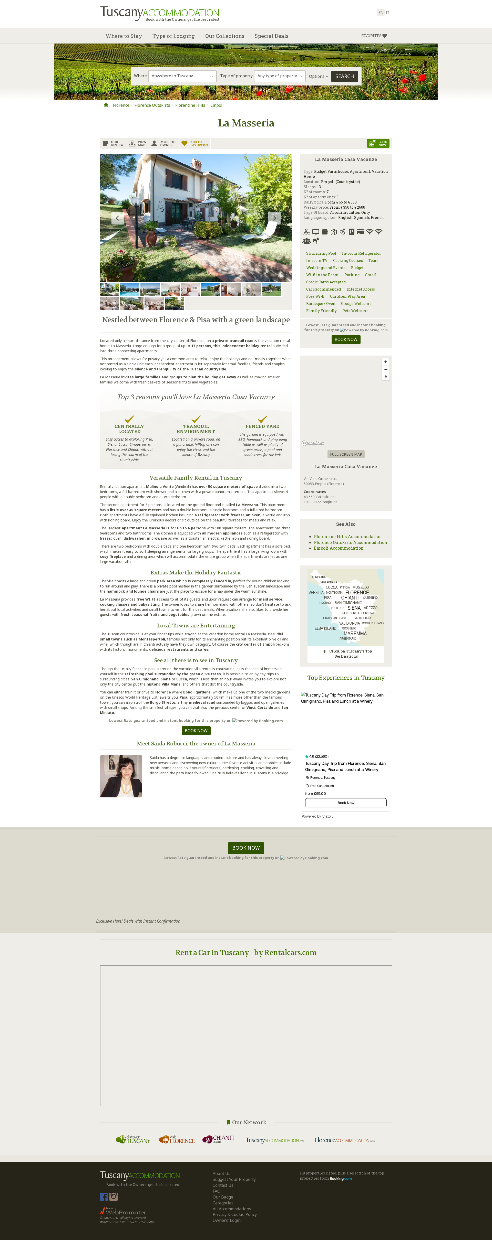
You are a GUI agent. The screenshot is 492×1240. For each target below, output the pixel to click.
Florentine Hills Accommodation (348, 536)
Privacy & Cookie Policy (235, 1214)
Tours (373, 260)
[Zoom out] (385, 369)
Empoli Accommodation (339, 548)
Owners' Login (227, 1220)
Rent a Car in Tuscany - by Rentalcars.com (246, 952)
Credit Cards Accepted (326, 282)
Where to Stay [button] (124, 35)
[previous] (117, 218)
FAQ (216, 1191)
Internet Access (361, 289)
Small (371, 274)
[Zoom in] (385, 362)
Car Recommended (323, 289)
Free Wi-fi (315, 296)
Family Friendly (321, 310)
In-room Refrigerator (361, 253)
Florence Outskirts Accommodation (350, 542)
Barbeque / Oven (320, 303)
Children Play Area (347, 296)
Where (140, 76)
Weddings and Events (325, 267)
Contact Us (223, 1185)
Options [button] (317, 76)
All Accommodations (232, 1209)
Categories (223, 1203)
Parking (352, 274)
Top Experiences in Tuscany (346, 678)
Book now (196, 730)
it (387, 12)
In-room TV (316, 260)
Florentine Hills (190, 105)
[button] (374, 35)
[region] (346, 402)
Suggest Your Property (234, 1179)
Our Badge (223, 1197)
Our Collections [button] (224, 35)
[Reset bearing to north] (385, 376)
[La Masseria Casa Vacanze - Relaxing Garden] (196, 218)
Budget (357, 267)
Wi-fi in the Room (322, 274)
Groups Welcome (356, 303)
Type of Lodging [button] (173, 35)
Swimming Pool (321, 253)
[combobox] (182, 76)
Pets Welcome (355, 310)
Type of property (236, 76)
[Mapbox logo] (312, 443)
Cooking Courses (348, 260)
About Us (221, 1173)
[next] (274, 218)
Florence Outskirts (152, 105)
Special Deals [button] (272, 35)
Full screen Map (346, 454)
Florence (121, 105)
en (380, 12)
